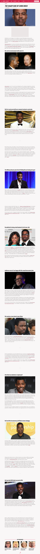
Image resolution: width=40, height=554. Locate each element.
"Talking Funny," (30, 72)
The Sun (21, 402)
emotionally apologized (30, 524)
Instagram (19, 189)
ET (18, 153)
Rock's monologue (24, 502)
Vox (30, 149)
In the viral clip (7, 86)
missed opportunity (11, 94)
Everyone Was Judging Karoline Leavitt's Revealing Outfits (23, 549)
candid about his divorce (13, 248)
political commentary (15, 41)
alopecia (13, 462)
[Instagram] (24, 1)
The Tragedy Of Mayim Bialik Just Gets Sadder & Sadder (8, 549)
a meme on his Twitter (27, 339)
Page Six (33, 292)
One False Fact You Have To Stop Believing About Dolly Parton (16, 549)
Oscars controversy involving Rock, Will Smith (14, 46)
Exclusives (15, 1)
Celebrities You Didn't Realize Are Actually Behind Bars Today (31, 549)
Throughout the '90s (7, 44)
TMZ (24, 95)
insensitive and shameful (30, 353)
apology (8, 156)
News (11, 1)
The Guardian (31, 46)
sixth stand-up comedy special (20, 247)
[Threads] (30, 1)
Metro (5, 250)
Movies (6, 3)
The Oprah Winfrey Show (13, 459)
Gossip (19, 1)
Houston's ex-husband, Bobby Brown (25, 206)
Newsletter (37, 1)
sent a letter (14, 154)
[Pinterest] (27, 1)
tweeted (14, 464)
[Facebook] (21, 1)
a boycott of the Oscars (28, 501)
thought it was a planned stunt (21, 522)
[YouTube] (23, 1)
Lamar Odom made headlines (18, 336)
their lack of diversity (16, 130)
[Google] (31, 1)
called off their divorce (30, 337)
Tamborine (11, 247)
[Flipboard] (28, 1)
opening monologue (29, 131)
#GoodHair (8, 466)
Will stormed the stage (21, 520)
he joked (26, 253)
